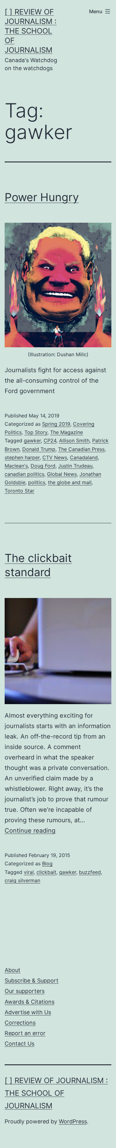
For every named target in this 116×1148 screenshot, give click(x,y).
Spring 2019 (56, 424)
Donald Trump (38, 449)
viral (29, 872)
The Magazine (66, 432)
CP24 (50, 440)
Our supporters (25, 991)
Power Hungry (42, 197)
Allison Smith (74, 440)
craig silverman (22, 880)
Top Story (35, 432)
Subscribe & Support (31, 980)
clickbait (46, 872)
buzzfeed (90, 872)
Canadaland (84, 457)
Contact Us (19, 1043)
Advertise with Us (28, 1012)
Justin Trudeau (75, 466)
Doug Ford (43, 466)
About (12, 970)
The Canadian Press (81, 449)
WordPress (73, 1121)
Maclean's (16, 466)
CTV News (54, 457)
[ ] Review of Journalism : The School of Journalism (31, 31)
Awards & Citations (29, 1002)
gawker (32, 440)
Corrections (20, 1022)
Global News (62, 474)
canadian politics (24, 474)
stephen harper (22, 457)
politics (36, 482)
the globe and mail (70, 482)
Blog (47, 863)
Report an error (25, 1033)
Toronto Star (19, 491)
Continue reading (30, 830)
